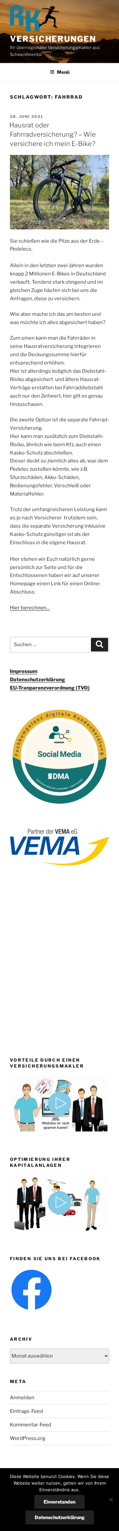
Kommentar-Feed (30, 1425)
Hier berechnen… (30, 608)
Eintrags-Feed (26, 1411)
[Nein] (110, 1499)
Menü (63, 72)
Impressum (23, 671)
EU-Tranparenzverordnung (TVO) (50, 688)
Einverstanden (59, 1502)
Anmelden (22, 1398)
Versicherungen (53, 39)
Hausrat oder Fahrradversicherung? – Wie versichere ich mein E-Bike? (52, 134)
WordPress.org (27, 1438)
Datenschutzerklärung (37, 680)
